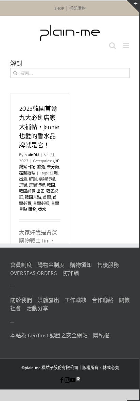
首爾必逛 (41, 203)
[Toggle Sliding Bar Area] (133, 6)
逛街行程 (37, 185)
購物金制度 (51, 264)
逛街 (23, 185)
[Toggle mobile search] (112, 45)
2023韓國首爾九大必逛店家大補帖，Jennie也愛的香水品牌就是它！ (39, 127)
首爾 (47, 197)
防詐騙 (71, 273)
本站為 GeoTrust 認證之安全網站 (49, 335)
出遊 (23, 179)
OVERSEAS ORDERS (33, 273)
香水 (42, 209)
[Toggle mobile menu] (126, 45)
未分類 (53, 166)
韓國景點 (33, 197)
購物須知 (81, 264)
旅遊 (41, 166)
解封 (33, 179)
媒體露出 (48, 300)
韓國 (51, 185)
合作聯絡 (102, 300)
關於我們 (21, 300)
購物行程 (47, 179)
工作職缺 (75, 300)
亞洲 (54, 172)
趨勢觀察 (27, 172)
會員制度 (21, 264)
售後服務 (108, 264)
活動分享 (37, 308)
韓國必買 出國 (32, 191)
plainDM (31, 154)
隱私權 (101, 335)
